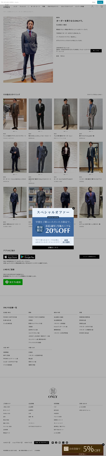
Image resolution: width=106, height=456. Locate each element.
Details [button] (17, 2)
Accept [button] (100, 2)
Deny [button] (93, 2)
